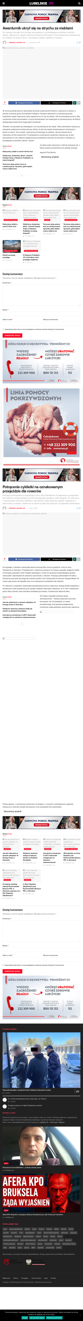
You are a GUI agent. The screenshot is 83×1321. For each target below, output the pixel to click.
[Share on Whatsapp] (74, 103)
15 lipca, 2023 (8, 260)
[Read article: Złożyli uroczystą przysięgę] (12, 246)
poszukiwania (42, 1240)
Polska (53, 1236)
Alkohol (27, 1229)
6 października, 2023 (30, 863)
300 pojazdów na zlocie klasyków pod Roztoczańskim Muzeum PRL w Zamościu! (72, 856)
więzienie (12, 1247)
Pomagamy (24, 1278)
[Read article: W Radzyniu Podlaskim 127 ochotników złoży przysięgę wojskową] (32, 246)
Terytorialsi (48, 1244)
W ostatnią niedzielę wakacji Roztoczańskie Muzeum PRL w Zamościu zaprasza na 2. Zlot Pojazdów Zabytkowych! (11, 890)
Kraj (6, 1163)
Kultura (16, 1278)
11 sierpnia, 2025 (9, 1217)
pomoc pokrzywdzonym (28, 1240)
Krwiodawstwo (30, 1233)
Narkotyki (64, 1233)
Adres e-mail (8, 319)
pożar (61, 1240)
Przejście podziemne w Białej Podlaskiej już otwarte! (25, 1105)
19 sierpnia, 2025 (9, 1170)
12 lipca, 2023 (28, 262)
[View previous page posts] (18, 175)
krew (21, 1233)
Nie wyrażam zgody (37, 1318)
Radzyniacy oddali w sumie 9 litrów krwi (18, 151)
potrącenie (53, 1240)
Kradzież (14, 1233)
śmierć (59, 1247)
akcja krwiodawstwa (16, 1229)
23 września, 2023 (49, 234)
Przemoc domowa (9, 1244)
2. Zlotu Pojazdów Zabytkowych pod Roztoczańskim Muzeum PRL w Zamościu (32, 887)
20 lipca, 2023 (68, 234)
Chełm (47, 220)
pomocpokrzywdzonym (11, 1240)
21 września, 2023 (49, 865)
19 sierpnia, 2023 (9, 898)
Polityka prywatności (54, 1318)
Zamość (7, 849)
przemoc (68, 1240)
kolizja (71, 1229)
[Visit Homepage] (41, 3)
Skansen (20, 1244)
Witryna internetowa (50, 319)
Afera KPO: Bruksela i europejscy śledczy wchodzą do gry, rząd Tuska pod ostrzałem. (33, 1214)
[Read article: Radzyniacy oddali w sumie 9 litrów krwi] (12, 215)
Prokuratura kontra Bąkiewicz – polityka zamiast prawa (22, 1167)
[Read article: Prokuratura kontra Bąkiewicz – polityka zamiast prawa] (41, 1146)
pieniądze (18, 1236)
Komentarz (7, 283)
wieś (5, 1247)
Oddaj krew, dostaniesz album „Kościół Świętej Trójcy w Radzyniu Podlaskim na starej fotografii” (18, 157)
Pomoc (60, 1236)
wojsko (27, 1247)
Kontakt (53, 1278)
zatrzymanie (50, 1247)
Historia (49, 1229)
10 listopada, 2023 (9, 229)
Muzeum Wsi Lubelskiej (51, 1233)
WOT (33, 1247)
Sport (46, 1278)
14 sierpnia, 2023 (29, 894)
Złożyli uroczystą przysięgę (9, 256)
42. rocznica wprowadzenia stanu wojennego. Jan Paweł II (27, 1099)
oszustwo (73, 1233)
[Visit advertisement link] (41, 18)
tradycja (57, 1244)
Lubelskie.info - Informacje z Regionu (52, 1122)
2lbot (5, 1229)
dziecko (41, 1229)
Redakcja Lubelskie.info (17, 42)
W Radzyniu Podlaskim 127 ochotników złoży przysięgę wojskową (31, 257)
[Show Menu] (4, 3)
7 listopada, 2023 (29, 236)
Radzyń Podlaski (10, 220)
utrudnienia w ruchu (69, 1244)
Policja (46, 1236)
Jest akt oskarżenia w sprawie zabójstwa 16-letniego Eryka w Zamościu (19, 603)
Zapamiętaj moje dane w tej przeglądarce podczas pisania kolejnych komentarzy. (34, 329)
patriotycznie (8, 1236)
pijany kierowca (28, 1236)
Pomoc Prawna (36, 1278)
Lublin (39, 1233)
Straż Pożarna (30, 1244)
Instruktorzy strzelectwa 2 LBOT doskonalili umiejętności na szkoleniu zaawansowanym (19, 616)
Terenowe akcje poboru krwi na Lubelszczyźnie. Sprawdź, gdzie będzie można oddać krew (17, 166)
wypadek (40, 1247)
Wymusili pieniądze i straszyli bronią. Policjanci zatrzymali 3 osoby (27, 1090)
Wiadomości (6, 1278)
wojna (20, 1247)
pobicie (38, 1236)
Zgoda (25, 1318)
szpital (40, 1244)
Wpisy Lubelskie (71, 849)
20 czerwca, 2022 (34, 42)
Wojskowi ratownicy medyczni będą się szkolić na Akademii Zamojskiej (17, 609)
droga (34, 1229)
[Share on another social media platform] (78, 103)
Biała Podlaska (71, 220)
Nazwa (6, 310)
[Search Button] (79, 3)
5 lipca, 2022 (33, 508)
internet (63, 1229)
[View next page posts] (21, 175)
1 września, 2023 (69, 863)
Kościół (6, 1233)
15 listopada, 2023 (9, 863)
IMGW (56, 1229)
